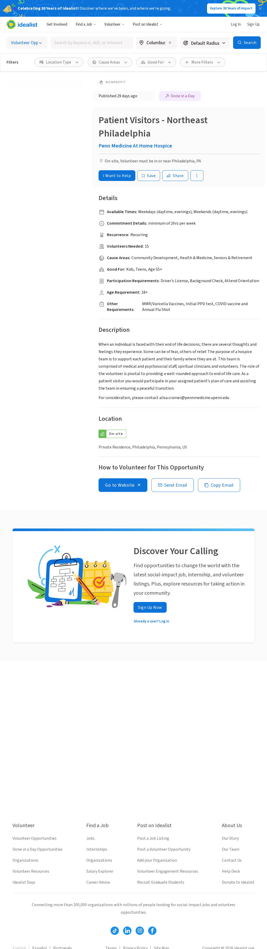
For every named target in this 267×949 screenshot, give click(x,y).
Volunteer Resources (31, 871)
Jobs (90, 838)
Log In (236, 24)
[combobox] (92, 42)
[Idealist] (21, 24)
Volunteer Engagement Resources (167, 871)
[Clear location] (170, 42)
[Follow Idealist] (115, 931)
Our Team (230, 849)
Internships (96, 849)
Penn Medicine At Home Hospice (135, 146)
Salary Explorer (99, 871)
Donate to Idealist (238, 882)
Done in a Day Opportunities (38, 849)
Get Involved (57, 24)
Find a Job (84, 24)
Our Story (230, 838)
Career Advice (98, 882)
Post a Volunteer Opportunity (163, 849)
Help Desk (231, 871)
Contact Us (232, 860)
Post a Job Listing (153, 838)
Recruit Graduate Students (160, 882)
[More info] (156, 43)
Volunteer (112, 24)
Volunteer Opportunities (35, 838)
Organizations (25, 860)
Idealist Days (24, 882)
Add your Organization (157, 860)
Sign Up (253, 24)
